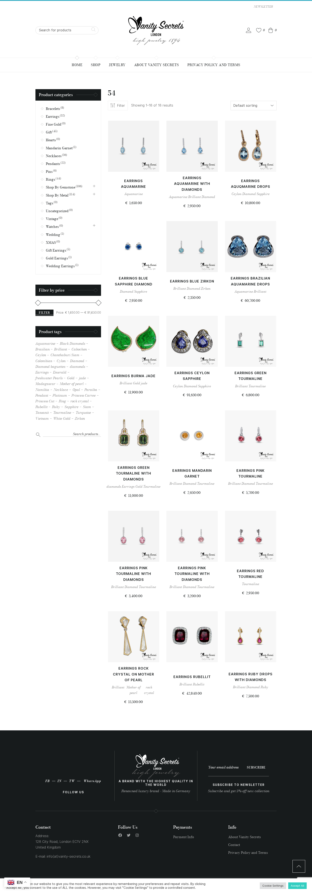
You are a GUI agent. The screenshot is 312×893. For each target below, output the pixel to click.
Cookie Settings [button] (273, 885)
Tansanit (42, 412)
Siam (87, 406)
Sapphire (263, 194)
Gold (136, 383)
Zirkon (206, 288)
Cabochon (79, 349)
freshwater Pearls (49, 378)
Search (38, 434)
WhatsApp (92, 781)
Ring (62, 401)
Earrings (128, 486)
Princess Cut (44, 401)
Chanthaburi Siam (65, 355)
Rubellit (198, 684)
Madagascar (45, 383)
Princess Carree (84, 395)
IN (60, 781)
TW (72, 781)
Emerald (59, 372)
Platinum (60, 395)
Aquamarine (133, 194)
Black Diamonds (72, 343)
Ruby (264, 687)
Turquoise (83, 412)
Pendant (41, 395)
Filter (44, 312)
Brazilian (42, 349)
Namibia (42, 389)
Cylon (61, 361)
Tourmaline (257, 386)
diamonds (114, 486)
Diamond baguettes (50, 366)
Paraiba (90, 389)
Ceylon (237, 194)
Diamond (208, 197)
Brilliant (194, 197)
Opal (76, 389)
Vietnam (42, 418)
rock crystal (149, 690)
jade (144, 383)
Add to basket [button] (133, 164)
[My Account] (248, 30)
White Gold (61, 418)
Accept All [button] (297, 885)
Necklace (61, 389)
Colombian (43, 361)
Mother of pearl (133, 690)
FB (47, 781)
